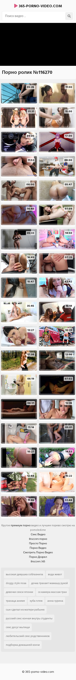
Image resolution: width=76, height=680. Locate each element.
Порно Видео (38, 548)
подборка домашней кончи (23, 645)
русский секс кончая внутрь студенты (29, 618)
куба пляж (36, 601)
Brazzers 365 (38, 561)
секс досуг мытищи (18, 627)
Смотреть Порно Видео (38, 552)
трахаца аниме (15, 601)
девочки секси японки (19, 592)
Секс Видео (38, 534)
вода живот (55, 574)
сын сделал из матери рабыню (25, 609)
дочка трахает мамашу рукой (49, 583)
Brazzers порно (38, 539)
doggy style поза (16, 583)
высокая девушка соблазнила (24, 574)
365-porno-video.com (40, 6)
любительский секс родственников (27, 636)
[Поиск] (69, 16)
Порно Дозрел (38, 557)
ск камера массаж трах (52, 592)
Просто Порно (38, 543)
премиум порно (21, 525)
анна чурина (55, 601)
